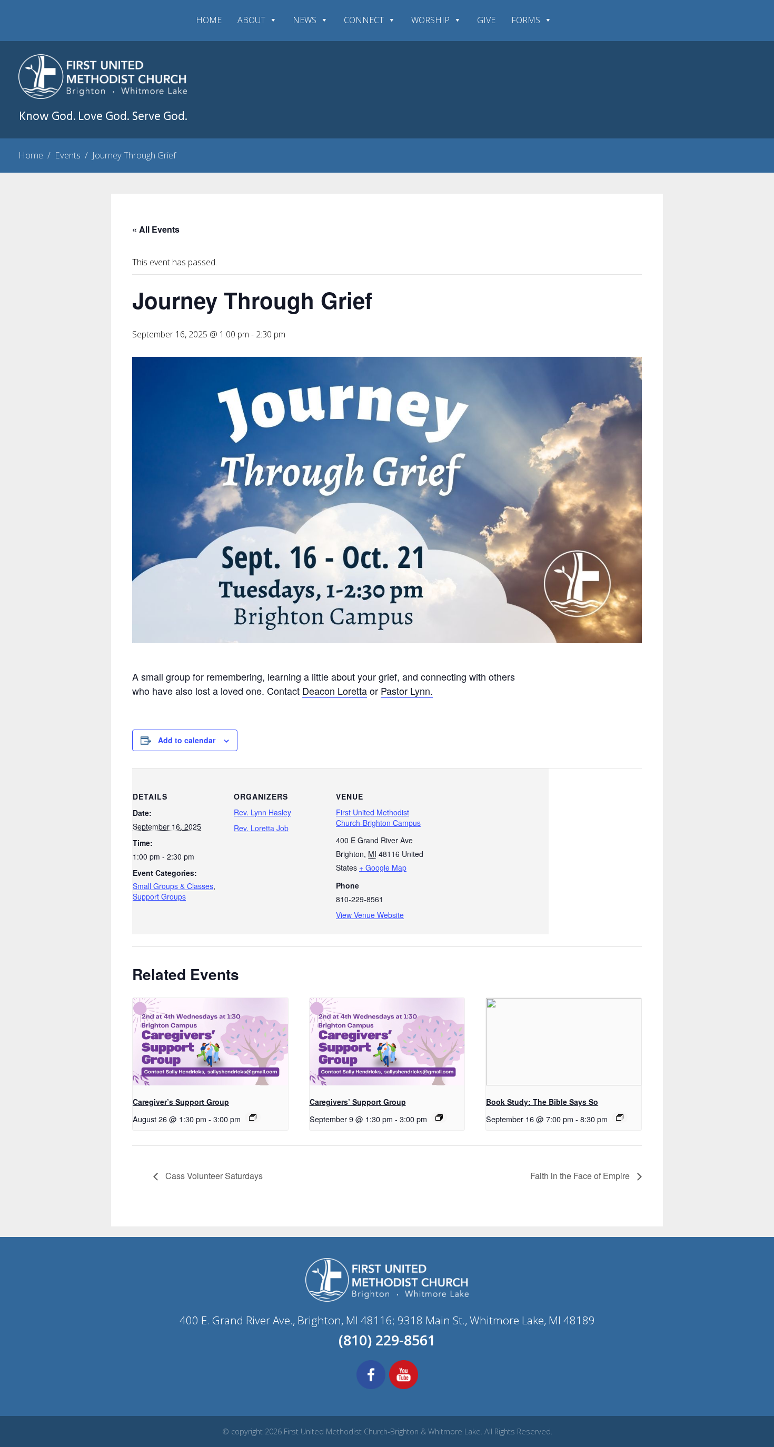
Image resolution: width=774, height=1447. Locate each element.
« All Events (156, 229)
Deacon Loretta (334, 690)
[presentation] (210, 1042)
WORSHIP (430, 20)
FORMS (525, 20)
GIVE (486, 20)
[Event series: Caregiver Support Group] (252, 1117)
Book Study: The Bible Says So (542, 1101)
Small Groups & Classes (173, 886)
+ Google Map (382, 867)
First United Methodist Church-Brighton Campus (378, 817)
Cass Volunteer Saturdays (213, 1176)
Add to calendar (186, 740)
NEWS (304, 20)
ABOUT (251, 20)
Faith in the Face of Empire (581, 1176)
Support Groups (159, 896)
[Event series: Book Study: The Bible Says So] (619, 1117)
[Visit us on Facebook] (371, 1387)
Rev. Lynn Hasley (262, 812)
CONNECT (364, 20)
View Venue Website (370, 915)
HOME (209, 20)
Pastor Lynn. (407, 690)
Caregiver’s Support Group (181, 1101)
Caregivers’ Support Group (358, 1101)
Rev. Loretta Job (261, 828)
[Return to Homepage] (102, 96)
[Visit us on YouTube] (404, 1387)
